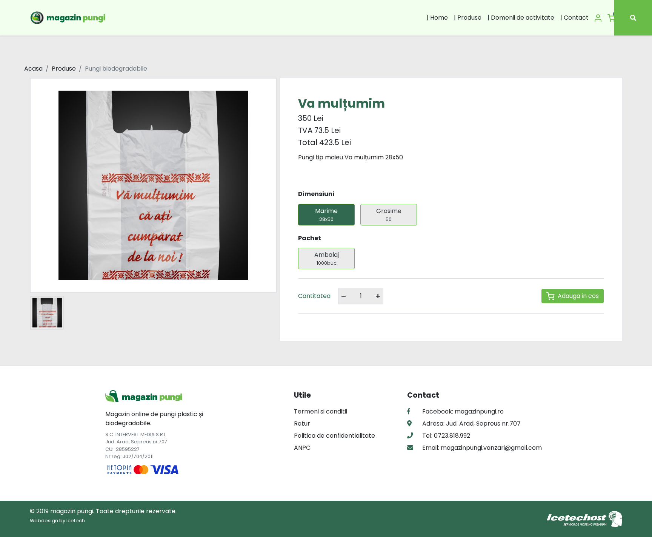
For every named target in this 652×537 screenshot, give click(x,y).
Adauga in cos (578, 296)
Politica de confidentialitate (334, 435)
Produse (64, 68)
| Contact (574, 17)
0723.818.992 (451, 435)
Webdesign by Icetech (57, 520)
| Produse (467, 17)
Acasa (33, 68)
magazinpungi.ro (479, 411)
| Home (437, 17)
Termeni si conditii (320, 411)
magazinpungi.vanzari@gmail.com (490, 447)
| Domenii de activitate (520, 17)
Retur (302, 423)
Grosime (388, 214)
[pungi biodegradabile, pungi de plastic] (69, 17)
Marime (326, 214)
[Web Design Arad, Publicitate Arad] (584, 518)
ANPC (302, 447)
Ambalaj (326, 258)
